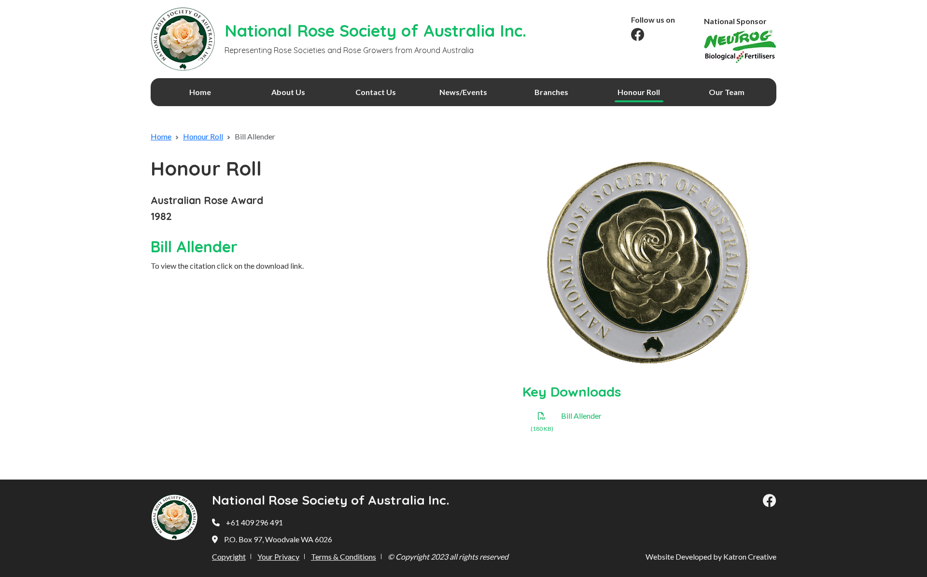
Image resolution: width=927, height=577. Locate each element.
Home (200, 91)
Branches (551, 91)
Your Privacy (278, 556)
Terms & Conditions (343, 556)
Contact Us (375, 91)
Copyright (229, 556)
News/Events (463, 91)
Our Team (726, 91)
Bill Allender (581, 415)
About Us (288, 91)
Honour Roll (639, 91)
